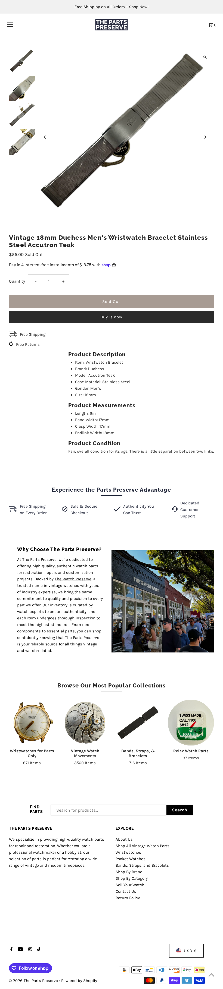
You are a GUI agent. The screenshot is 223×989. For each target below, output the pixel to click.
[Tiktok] (38, 949)
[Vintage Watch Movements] (85, 723)
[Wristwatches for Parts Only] (32, 723)
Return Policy (128, 897)
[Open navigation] (47, 24)
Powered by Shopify (79, 980)
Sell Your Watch (130, 884)
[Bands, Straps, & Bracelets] (138, 723)
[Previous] (45, 137)
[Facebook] (11, 949)
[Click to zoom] (205, 57)
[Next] (205, 137)
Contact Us (126, 891)
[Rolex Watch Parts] (191, 723)
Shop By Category (132, 878)
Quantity (17, 281)
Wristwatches (128, 852)
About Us (124, 839)
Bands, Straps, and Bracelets (142, 865)
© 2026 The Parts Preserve (34, 980)
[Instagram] (29, 949)
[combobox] (108, 810)
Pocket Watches (130, 858)
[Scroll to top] (211, 975)
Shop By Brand (129, 871)
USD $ (190, 950)
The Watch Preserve (73, 579)
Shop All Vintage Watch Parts (142, 845)
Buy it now (111, 317)
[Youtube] (19, 949)
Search (179, 809)
